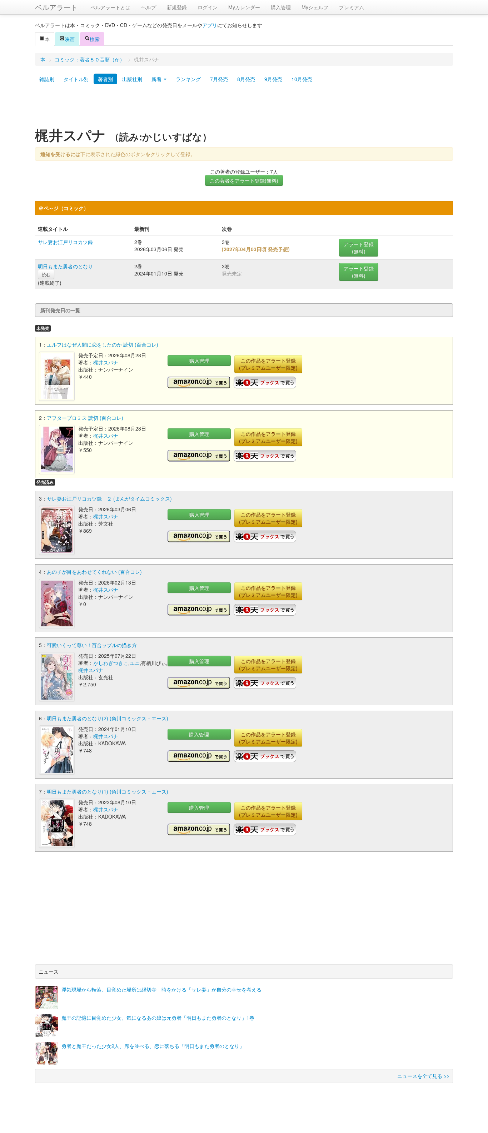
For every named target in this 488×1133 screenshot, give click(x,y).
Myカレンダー (244, 7)
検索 (95, 39)
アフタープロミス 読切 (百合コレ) (85, 417)
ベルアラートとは (110, 7)
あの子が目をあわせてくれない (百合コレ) (94, 571)
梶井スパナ (105, 362)
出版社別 (132, 79)
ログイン (208, 7)
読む (46, 274)
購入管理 (281, 7)
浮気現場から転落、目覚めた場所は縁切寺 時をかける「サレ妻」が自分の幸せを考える (161, 989)
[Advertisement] (244, 108)
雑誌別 (46, 79)
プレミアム (351, 7)
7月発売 (219, 79)
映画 (70, 39)
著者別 (105, 79)
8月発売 (246, 79)
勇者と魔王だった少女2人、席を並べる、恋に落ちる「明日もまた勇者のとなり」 (152, 1045)
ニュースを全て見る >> (423, 1075)
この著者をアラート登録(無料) (244, 180)
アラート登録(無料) (359, 247)
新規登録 (177, 7)
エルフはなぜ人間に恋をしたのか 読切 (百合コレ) (102, 344)
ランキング (188, 79)
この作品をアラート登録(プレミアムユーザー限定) (268, 364)
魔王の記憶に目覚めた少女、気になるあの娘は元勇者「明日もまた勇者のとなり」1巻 (157, 1017)
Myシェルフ (315, 7)
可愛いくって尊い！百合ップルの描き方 (92, 645)
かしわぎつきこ (110, 662)
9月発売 (273, 79)
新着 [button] (157, 79)
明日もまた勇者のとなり (65, 266)
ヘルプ (148, 7)
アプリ (209, 25)
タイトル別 (76, 79)
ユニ (135, 662)
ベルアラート (56, 7)
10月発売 (302, 79)
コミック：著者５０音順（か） (90, 59)
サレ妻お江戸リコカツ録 (65, 241)
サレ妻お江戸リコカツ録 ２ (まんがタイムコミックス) (109, 498)
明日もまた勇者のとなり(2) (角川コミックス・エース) (107, 718)
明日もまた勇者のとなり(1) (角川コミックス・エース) (107, 791)
